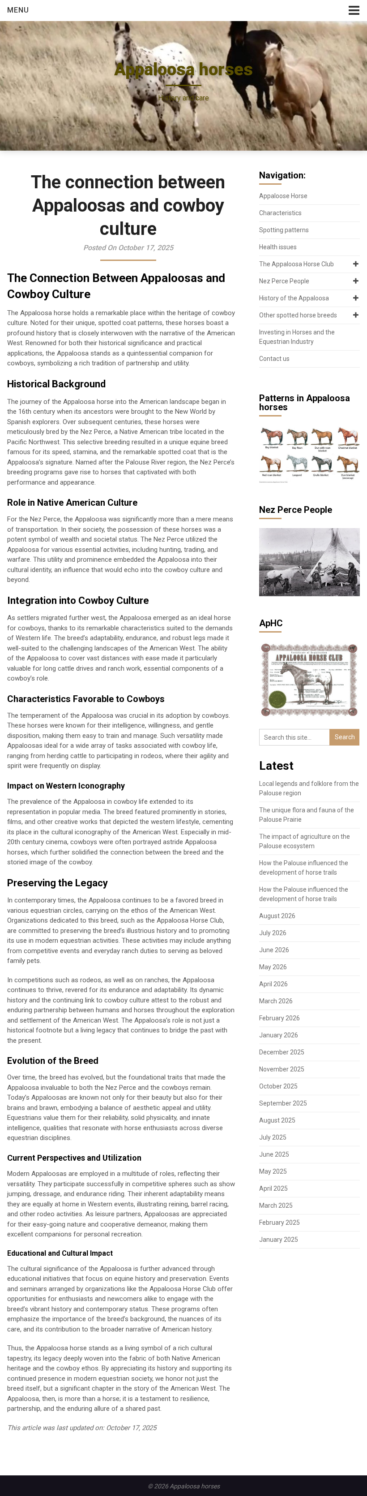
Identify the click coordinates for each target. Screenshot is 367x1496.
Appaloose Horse (283, 195)
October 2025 (278, 1086)
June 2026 (274, 950)
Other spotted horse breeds (298, 315)
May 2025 (273, 1171)
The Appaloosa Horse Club (296, 264)
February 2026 (279, 1018)
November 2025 (281, 1069)
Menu (18, 10)
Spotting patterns (284, 230)
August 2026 (277, 915)
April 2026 (273, 984)
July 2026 (272, 933)
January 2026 (278, 1035)
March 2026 (276, 1001)
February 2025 (279, 1222)
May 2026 (273, 967)
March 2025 (276, 1205)
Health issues (278, 247)
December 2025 (281, 1052)
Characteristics (280, 213)
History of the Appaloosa (294, 298)
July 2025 (272, 1137)
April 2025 (273, 1188)
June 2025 (274, 1154)
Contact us (274, 358)
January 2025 (278, 1239)
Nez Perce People (284, 281)
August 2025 (277, 1120)
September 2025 (283, 1103)
